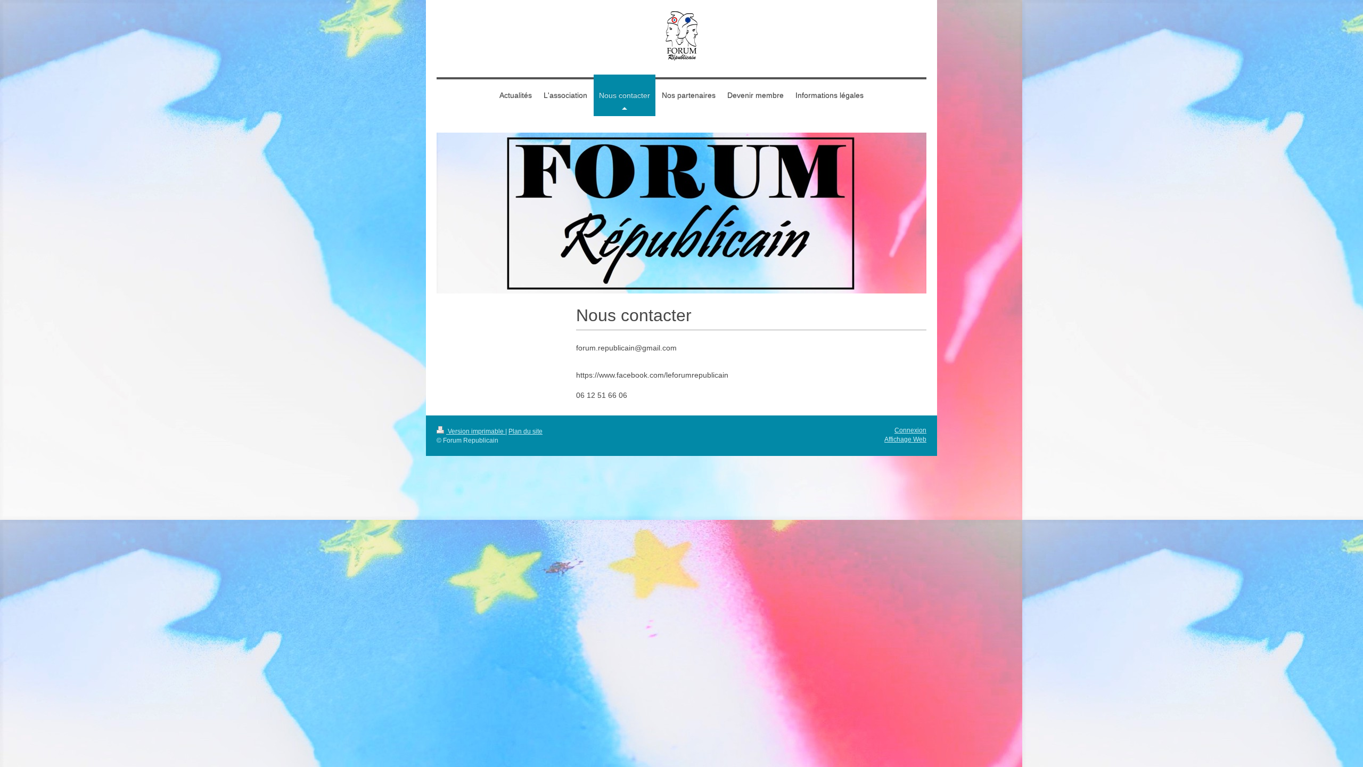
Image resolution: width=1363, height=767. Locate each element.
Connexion (910, 430)
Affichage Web (905, 439)
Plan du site (525, 431)
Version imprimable (475, 431)
